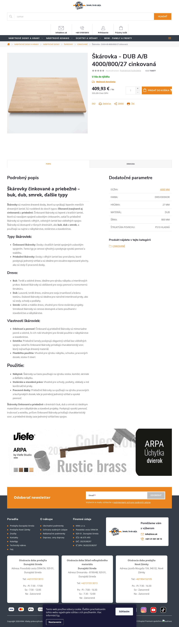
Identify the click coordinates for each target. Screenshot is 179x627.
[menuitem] (26, 38)
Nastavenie (55, 622)
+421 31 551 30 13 (153, 539)
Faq (11, 549)
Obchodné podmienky (53, 526)
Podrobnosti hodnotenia (130, 71)
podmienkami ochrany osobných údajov (132, 502)
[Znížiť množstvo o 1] (137, 92)
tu (58, 615)
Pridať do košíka (158, 90)
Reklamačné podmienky (54, 534)
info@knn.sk (151, 534)
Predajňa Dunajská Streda (22, 526)
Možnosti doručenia (105, 81)
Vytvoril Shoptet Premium (142, 621)
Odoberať (156, 495)
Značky (13, 534)
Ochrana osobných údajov (55, 530)
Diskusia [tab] (131, 164)
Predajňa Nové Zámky (20, 530)
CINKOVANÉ (119, 246)
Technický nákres (18, 545)
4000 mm (165, 189)
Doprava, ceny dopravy (53, 537)
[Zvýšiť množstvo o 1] (137, 88)
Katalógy (14, 541)
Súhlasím (124, 611)
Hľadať (162, 16)
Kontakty (14, 537)
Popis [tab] (48, 164)
